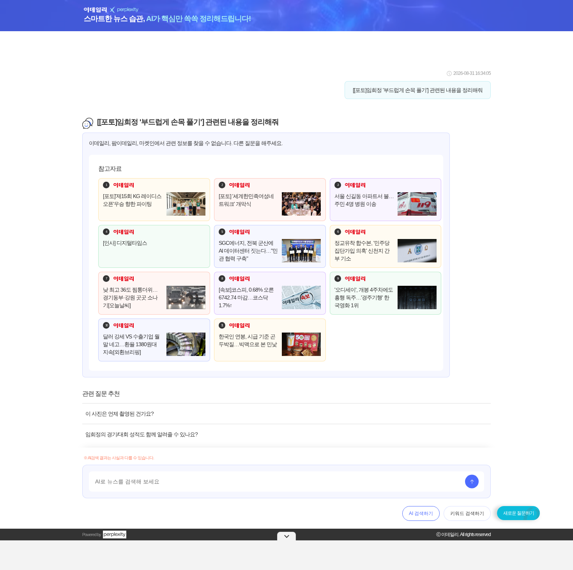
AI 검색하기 (421, 513)
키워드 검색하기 (467, 513)
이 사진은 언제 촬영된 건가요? (119, 414)
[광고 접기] (286, 536)
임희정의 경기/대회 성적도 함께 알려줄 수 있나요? (141, 434)
